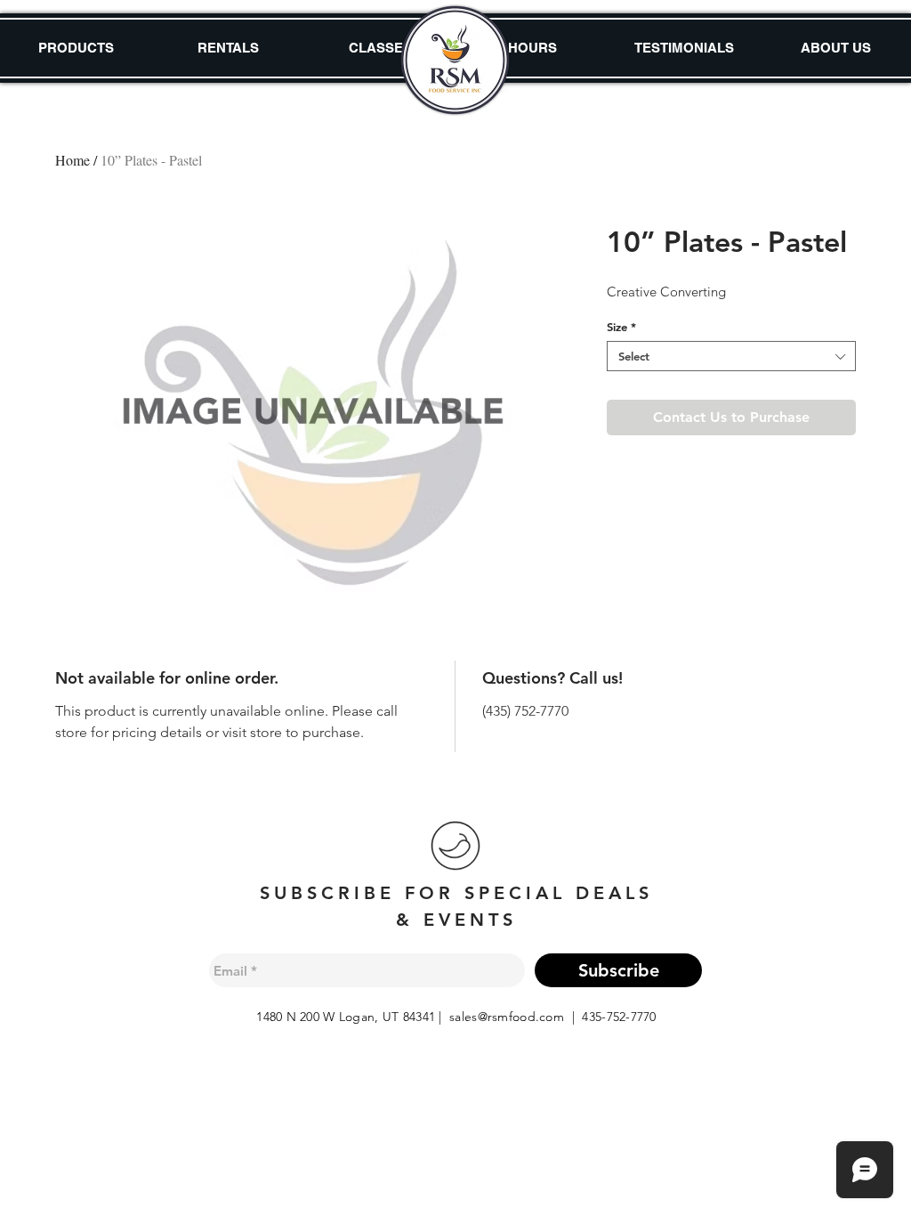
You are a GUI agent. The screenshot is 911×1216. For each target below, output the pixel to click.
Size (621, 327)
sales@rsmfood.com (506, 1017)
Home (72, 159)
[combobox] (731, 356)
